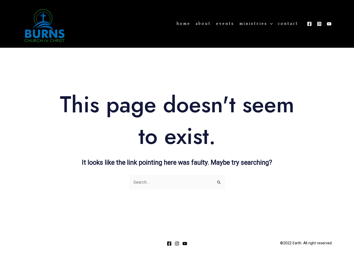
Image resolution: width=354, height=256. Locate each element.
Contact (288, 24)
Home (183, 24)
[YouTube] (329, 23)
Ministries (253, 24)
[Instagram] (319, 23)
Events (225, 24)
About (203, 24)
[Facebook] (309, 23)
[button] (270, 24)
